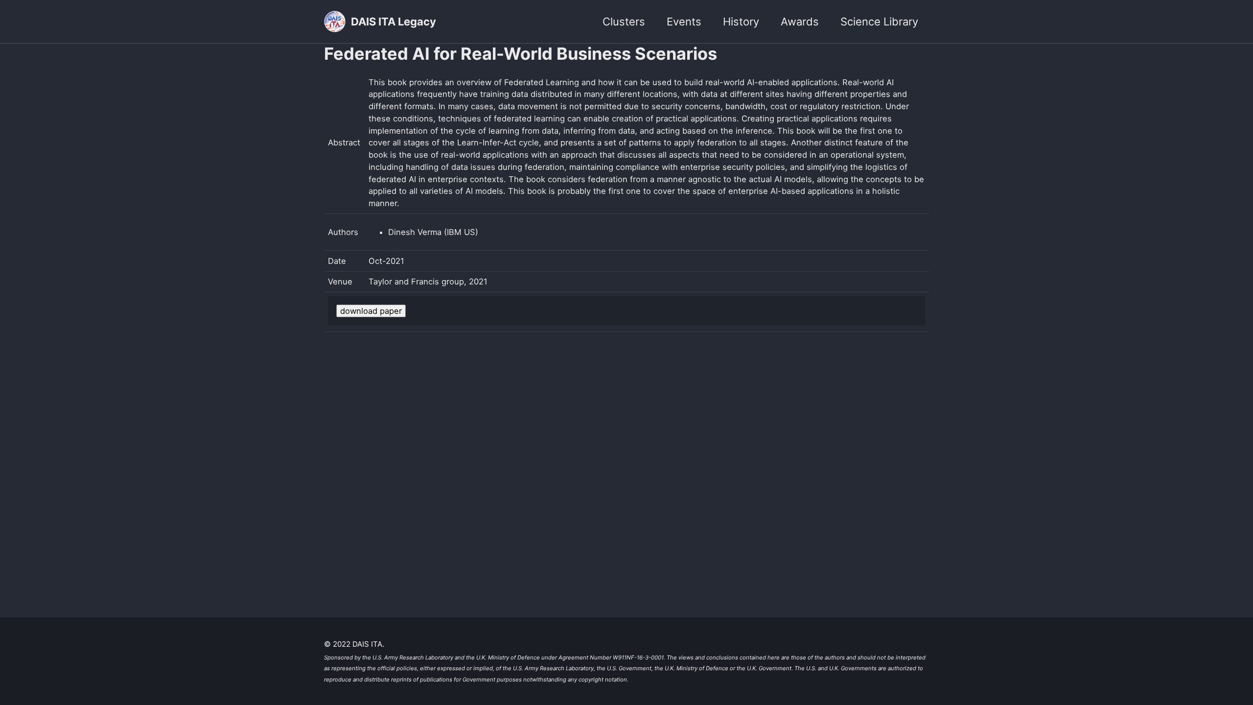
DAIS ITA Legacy (393, 21)
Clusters (624, 21)
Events (684, 21)
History (741, 21)
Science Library (879, 21)
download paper (371, 311)
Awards (800, 21)
